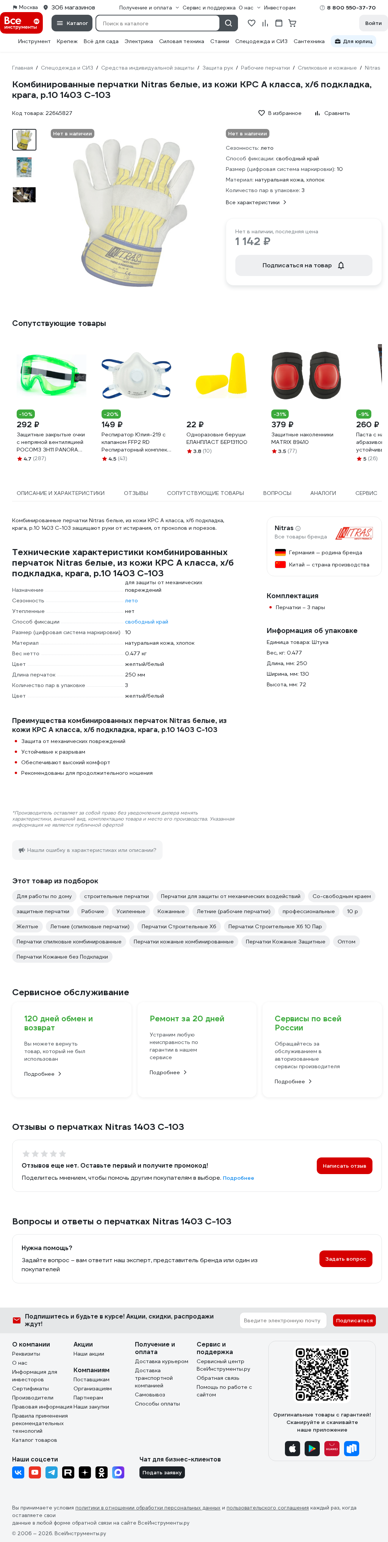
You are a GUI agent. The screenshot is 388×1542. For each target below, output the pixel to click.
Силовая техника (181, 41)
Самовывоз (150, 1394)
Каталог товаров (34, 1440)
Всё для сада (101, 41)
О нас (19, 1362)
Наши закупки (91, 1406)
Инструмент (34, 41)
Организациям (93, 1388)
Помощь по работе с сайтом (224, 1391)
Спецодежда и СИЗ (261, 41)
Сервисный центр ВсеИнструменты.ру (223, 1365)
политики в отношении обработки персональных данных (148, 1508)
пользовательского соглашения (268, 1508)
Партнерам (88, 1397)
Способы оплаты (157, 1403)
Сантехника (309, 41)
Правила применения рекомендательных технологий (40, 1423)
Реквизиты (26, 1353)
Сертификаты (30, 1388)
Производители (32, 1397)
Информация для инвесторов (34, 1375)
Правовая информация (42, 1406)
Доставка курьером (161, 1361)
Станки (219, 41)
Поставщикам (92, 1379)
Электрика (139, 41)
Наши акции (89, 1353)
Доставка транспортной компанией (154, 1378)
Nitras (284, 528)
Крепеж (67, 41)
